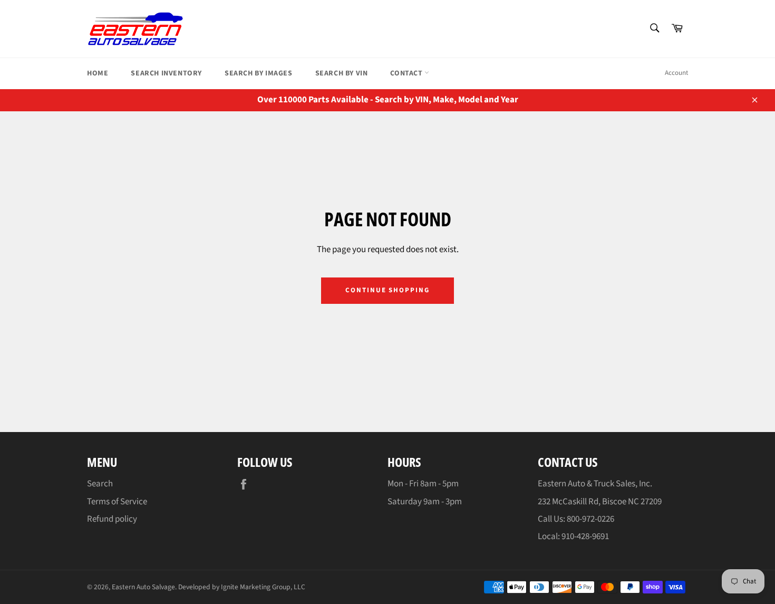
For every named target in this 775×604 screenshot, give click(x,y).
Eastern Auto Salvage (143, 587)
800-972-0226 (590, 519)
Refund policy (112, 519)
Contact (407, 73)
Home (97, 73)
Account (676, 73)
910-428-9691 (585, 536)
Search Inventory (166, 73)
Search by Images (259, 73)
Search (100, 483)
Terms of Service (117, 501)
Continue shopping (387, 290)
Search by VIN (341, 73)
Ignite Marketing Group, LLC (263, 587)
